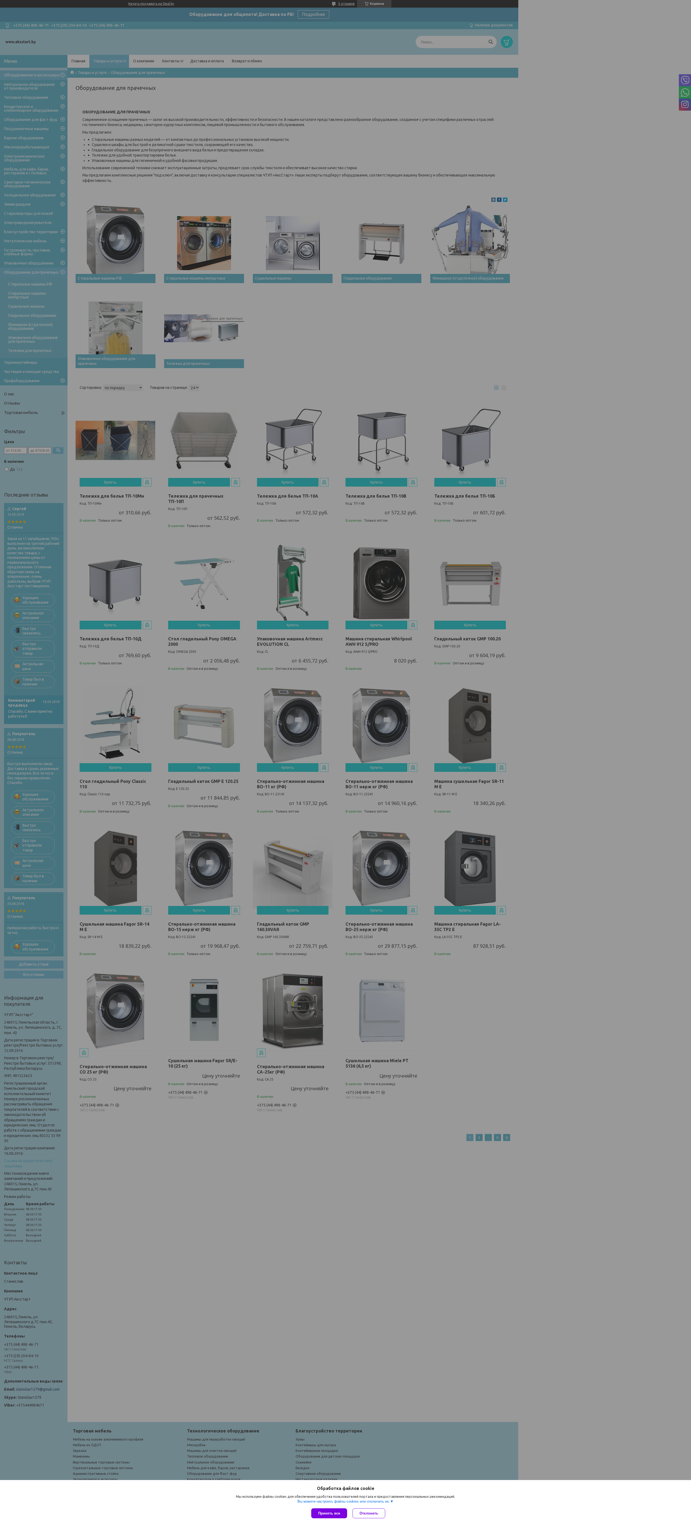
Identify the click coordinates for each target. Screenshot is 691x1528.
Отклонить (369, 1513)
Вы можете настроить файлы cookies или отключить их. (343, 1501)
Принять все (329, 1513)
